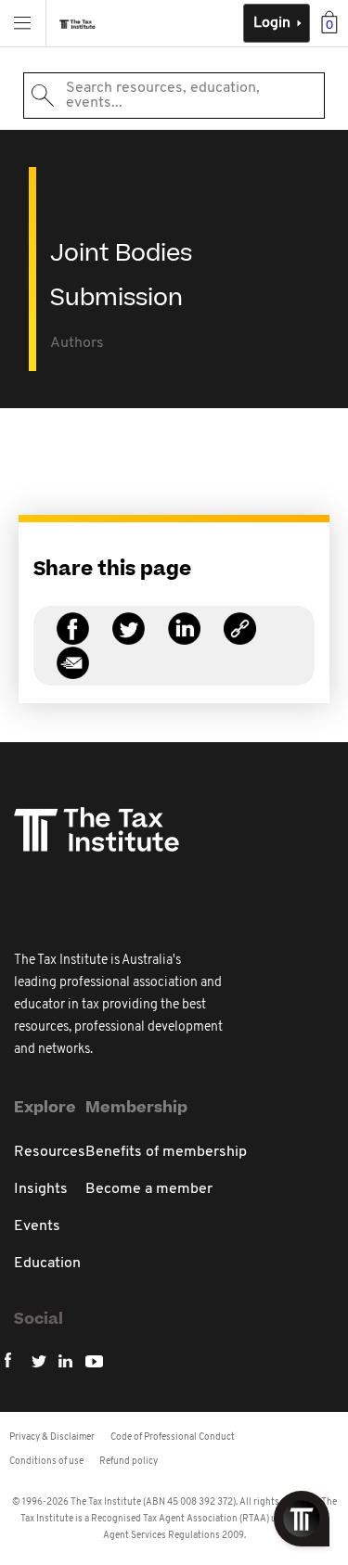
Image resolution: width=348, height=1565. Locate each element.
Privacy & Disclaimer (52, 1437)
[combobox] (174, 95)
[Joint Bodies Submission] (240, 639)
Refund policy (128, 1461)
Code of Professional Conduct (172, 1437)
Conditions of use (46, 1461)
